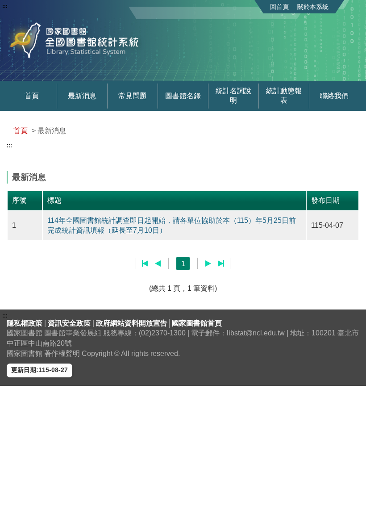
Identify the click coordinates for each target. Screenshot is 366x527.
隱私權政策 (25, 323)
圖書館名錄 (183, 96)
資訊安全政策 (70, 323)
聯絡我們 (334, 96)
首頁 (32, 96)
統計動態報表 (284, 95)
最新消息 (82, 96)
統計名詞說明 (233, 95)
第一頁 (145, 263)
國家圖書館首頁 (197, 323)
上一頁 (158, 263)
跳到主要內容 (24, 6)
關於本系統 (313, 6)
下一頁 (208, 263)
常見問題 (132, 96)
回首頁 (279, 6)
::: (5, 6)
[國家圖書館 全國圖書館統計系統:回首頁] (77, 40)
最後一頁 (221, 263)
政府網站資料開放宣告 (131, 323)
